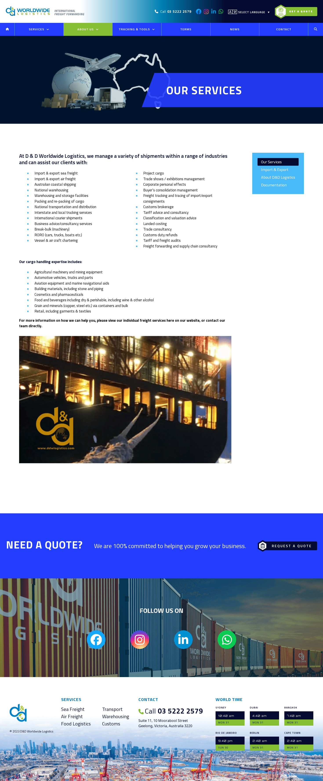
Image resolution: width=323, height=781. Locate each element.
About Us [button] (85, 29)
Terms (185, 29)
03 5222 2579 (174, 711)
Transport (112, 709)
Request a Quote (292, 546)
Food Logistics (76, 723)
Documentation (274, 185)
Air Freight (72, 716)
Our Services (271, 162)
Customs (111, 723)
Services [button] (37, 29)
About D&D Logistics (278, 177)
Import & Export (274, 170)
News (235, 29)
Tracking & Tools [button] (135, 29)
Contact (283, 29)
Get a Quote (301, 11)
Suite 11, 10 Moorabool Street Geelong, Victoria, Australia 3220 (165, 723)
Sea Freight (73, 709)
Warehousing (115, 716)
